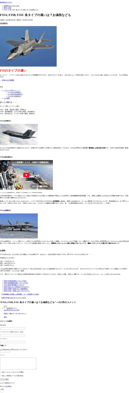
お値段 (7, 98)
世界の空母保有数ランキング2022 (15, 281)
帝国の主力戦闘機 (8, 80)
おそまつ (10, 308)
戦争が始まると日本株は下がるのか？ (16, 287)
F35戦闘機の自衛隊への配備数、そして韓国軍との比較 (20, 294)
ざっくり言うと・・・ (12, 90)
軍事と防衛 (4, 23)
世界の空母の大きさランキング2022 (14, 298)
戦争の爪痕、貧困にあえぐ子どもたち (16, 291)
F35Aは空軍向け (14, 92)
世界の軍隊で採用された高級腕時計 (16, 289)
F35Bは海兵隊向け (15, 94)
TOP (11, 6)
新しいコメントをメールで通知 (12, 372)
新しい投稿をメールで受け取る (12, 376)
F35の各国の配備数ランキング (14, 285)
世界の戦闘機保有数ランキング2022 (16, 283)
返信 (5, 317)
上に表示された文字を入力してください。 (14, 349)
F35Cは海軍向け (14, 96)
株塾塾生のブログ (6, 2)
